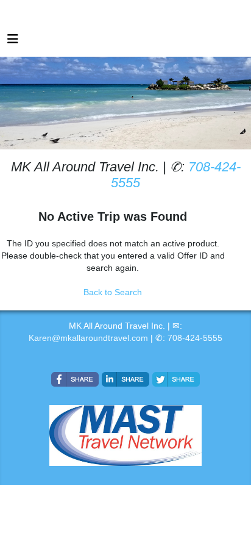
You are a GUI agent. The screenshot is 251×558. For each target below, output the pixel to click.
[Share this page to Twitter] (176, 379)
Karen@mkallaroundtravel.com (88, 338)
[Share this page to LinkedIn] (125, 379)
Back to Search (112, 292)
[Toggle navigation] (13, 42)
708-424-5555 (195, 338)
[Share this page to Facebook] (75, 379)
